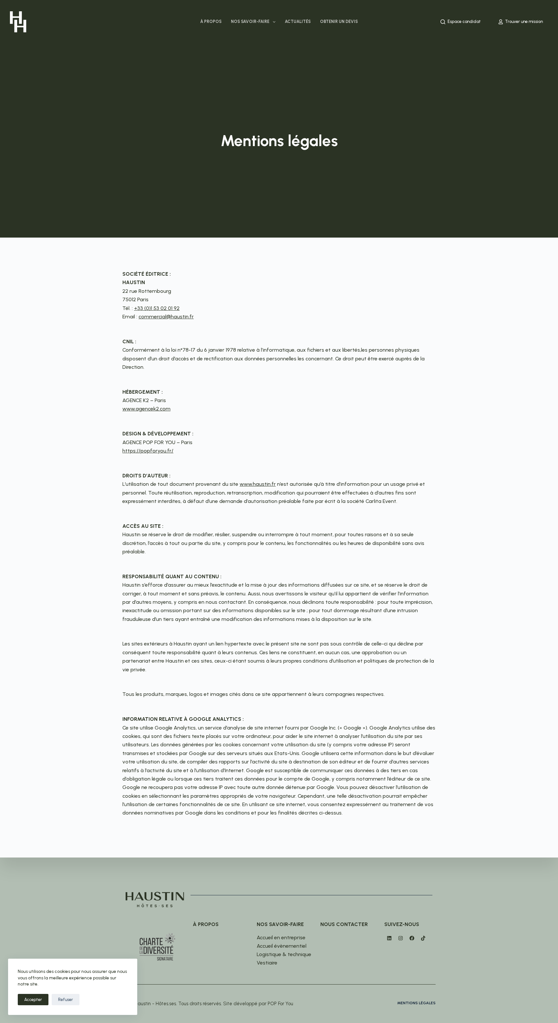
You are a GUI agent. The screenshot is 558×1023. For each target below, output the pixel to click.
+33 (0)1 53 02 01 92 (157, 308)
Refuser (65, 999)
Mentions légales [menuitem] (416, 1003)
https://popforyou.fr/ (147, 451)
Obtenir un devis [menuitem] (339, 21)
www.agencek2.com (146, 409)
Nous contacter (344, 924)
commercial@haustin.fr (166, 317)
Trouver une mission (524, 21)
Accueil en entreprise (281, 937)
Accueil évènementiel (281, 946)
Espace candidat (464, 21)
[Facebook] (412, 938)
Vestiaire (267, 963)
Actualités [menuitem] (298, 21)
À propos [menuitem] (211, 21)
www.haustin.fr (258, 484)
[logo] (18, 21)
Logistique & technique (284, 954)
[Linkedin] (389, 938)
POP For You (280, 1004)
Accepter (33, 999)
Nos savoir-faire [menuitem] (250, 21)
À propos (206, 924)
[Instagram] (400, 938)
